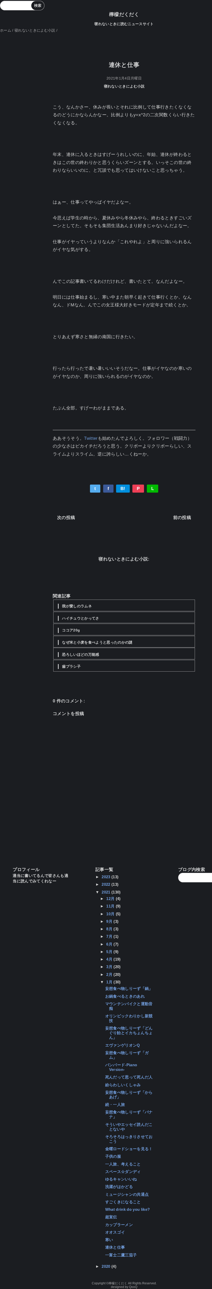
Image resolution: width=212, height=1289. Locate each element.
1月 (109, 982)
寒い (109, 1239)
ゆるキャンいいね (121, 1179)
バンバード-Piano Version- (121, 1067)
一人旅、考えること (123, 1164)
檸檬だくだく (124, 14)
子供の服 (113, 1156)
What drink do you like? (127, 1209)
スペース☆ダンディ (123, 1171)
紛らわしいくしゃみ (123, 1085)
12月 (111, 898)
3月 (109, 966)
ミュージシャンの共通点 (127, 1194)
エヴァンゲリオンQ (122, 1045)
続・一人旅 (115, 1104)
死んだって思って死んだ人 (129, 1077)
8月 (109, 929)
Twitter (90, 438)
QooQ (133, 1287)
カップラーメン (119, 1224)
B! (122, 488)
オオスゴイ (115, 1232)
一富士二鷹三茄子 (121, 1255)
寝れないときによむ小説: (124, 559)
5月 (109, 951)
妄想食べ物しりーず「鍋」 (129, 988)
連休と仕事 (115, 1247)
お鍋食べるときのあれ (125, 996)
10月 (111, 914)
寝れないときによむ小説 (124, 86)
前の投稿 (182, 517)
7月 (109, 936)
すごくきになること (123, 1202)
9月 (109, 921)
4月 (109, 959)
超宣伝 (111, 1217)
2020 (106, 1266)
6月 (109, 944)
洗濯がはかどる (119, 1186)
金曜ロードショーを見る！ (129, 1149)
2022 (106, 884)
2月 (109, 974)
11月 (111, 906)
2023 (106, 877)
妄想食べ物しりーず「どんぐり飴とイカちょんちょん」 (129, 1033)
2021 (106, 892)
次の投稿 (66, 517)
